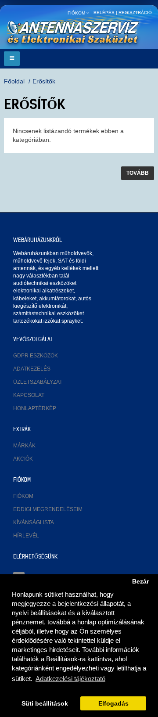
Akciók (23, 459)
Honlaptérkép (34, 408)
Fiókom (23, 496)
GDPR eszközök (35, 356)
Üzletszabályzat (37, 382)
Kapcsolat (28, 395)
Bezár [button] (140, 581)
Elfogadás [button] (113, 703)
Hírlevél (26, 536)
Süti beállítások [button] (45, 703)
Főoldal (14, 81)
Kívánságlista (33, 522)
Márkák (24, 446)
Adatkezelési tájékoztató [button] (70, 678)
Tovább (137, 173)
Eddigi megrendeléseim (48, 509)
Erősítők (43, 81)
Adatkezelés (31, 369)
